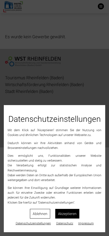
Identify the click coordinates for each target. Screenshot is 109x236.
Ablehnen (40, 214)
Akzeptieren (67, 214)
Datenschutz (64, 223)
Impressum (86, 223)
